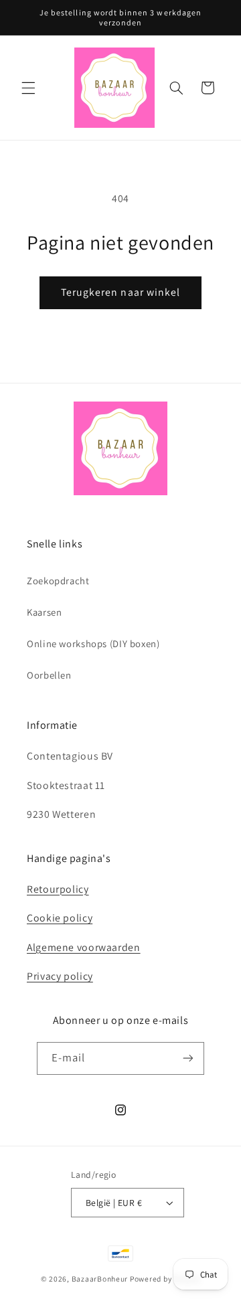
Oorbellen (49, 675)
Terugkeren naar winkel (120, 292)
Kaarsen (44, 612)
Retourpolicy (58, 889)
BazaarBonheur (100, 1279)
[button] (28, 87)
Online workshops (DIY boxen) (93, 643)
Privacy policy (60, 976)
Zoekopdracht (58, 580)
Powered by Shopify (165, 1279)
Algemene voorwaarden (84, 947)
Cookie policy (59, 918)
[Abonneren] (188, 1058)
